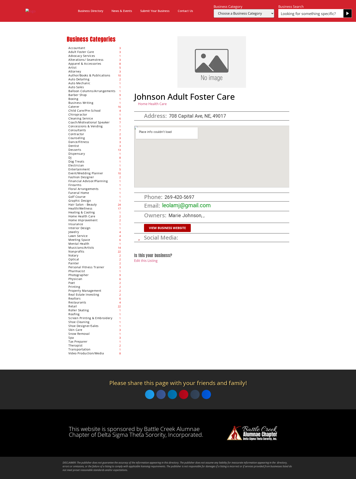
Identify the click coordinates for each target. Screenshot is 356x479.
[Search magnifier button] (347, 13)
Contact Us (185, 11)
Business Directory (90, 11)
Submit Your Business (155, 11)
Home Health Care (152, 104)
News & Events (121, 11)
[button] (167, 228)
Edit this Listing (146, 260)
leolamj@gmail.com (186, 205)
